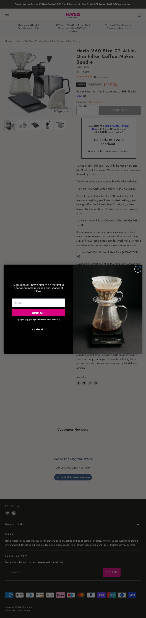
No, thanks (38, 329)
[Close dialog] (138, 269)
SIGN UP (38, 312)
